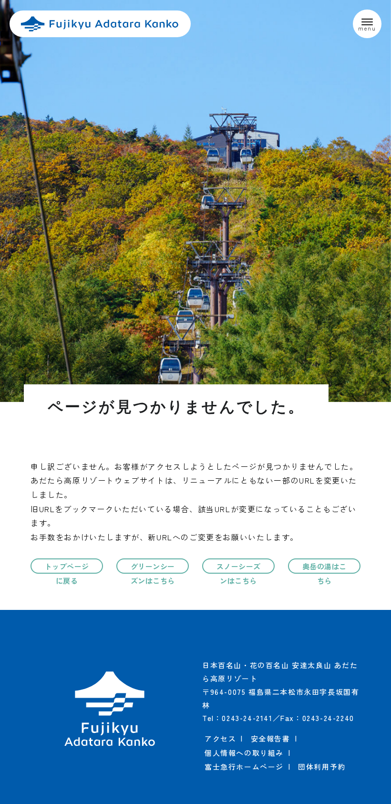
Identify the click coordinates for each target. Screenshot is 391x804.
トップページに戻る (67, 567)
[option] (195, 201)
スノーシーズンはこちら (238, 567)
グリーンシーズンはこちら (153, 567)
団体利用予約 (322, 767)
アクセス (220, 738)
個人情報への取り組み (244, 753)
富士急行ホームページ (244, 767)
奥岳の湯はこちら (324, 567)
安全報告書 (270, 738)
